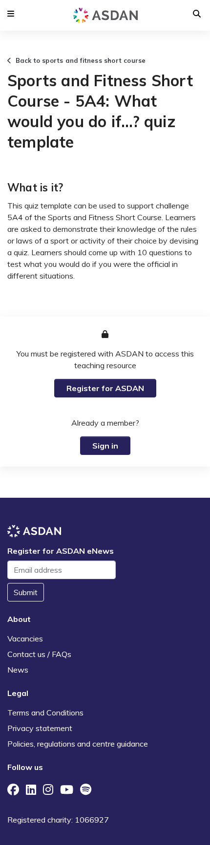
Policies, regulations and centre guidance (77, 744)
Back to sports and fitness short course (78, 60)
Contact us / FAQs (39, 654)
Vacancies (25, 638)
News (17, 670)
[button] (10, 14)
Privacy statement (39, 728)
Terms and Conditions (45, 712)
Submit (26, 592)
